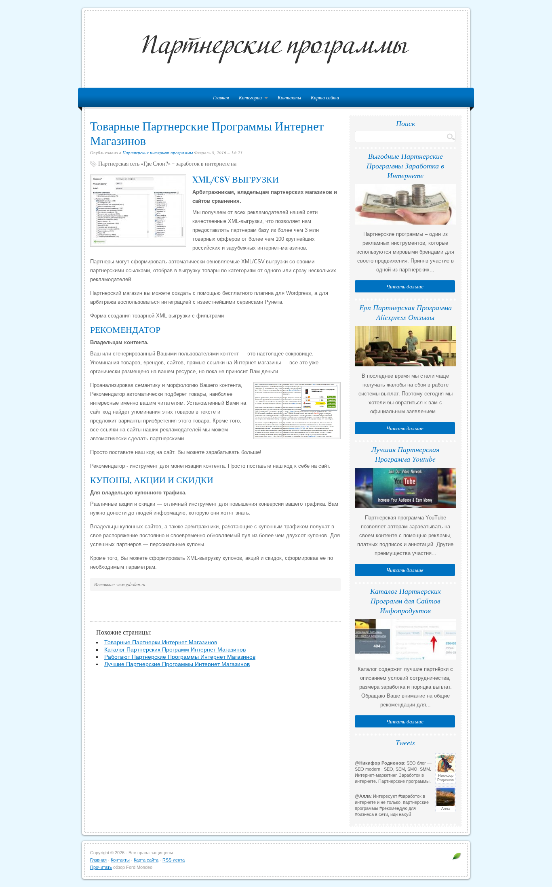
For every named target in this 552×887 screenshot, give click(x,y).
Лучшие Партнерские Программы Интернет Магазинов (177, 664)
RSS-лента (173, 860)
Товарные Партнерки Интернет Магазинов (160, 642)
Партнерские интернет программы (157, 152)
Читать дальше (404, 286)
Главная (98, 860)
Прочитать (101, 867)
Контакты (289, 97)
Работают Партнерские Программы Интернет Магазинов (179, 657)
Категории (248, 98)
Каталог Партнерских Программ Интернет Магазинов (175, 649)
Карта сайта (325, 97)
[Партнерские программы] (457, 856)
